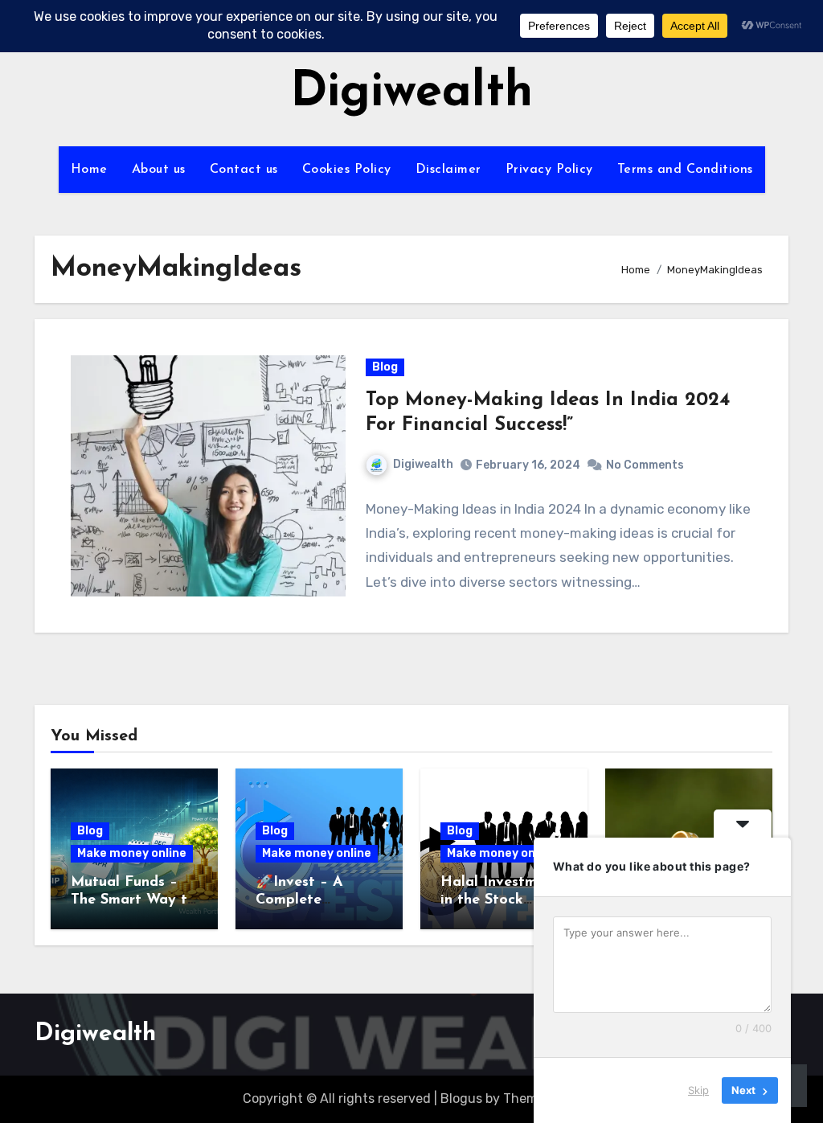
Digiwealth (411, 93)
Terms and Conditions (685, 169)
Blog (385, 367)
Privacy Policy (549, 169)
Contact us (244, 169)
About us (159, 169)
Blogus (461, 1098)
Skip (698, 1090)
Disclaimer (448, 169)
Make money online (131, 853)
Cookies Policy (346, 169)
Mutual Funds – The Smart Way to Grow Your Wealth (133, 899)
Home (89, 169)
